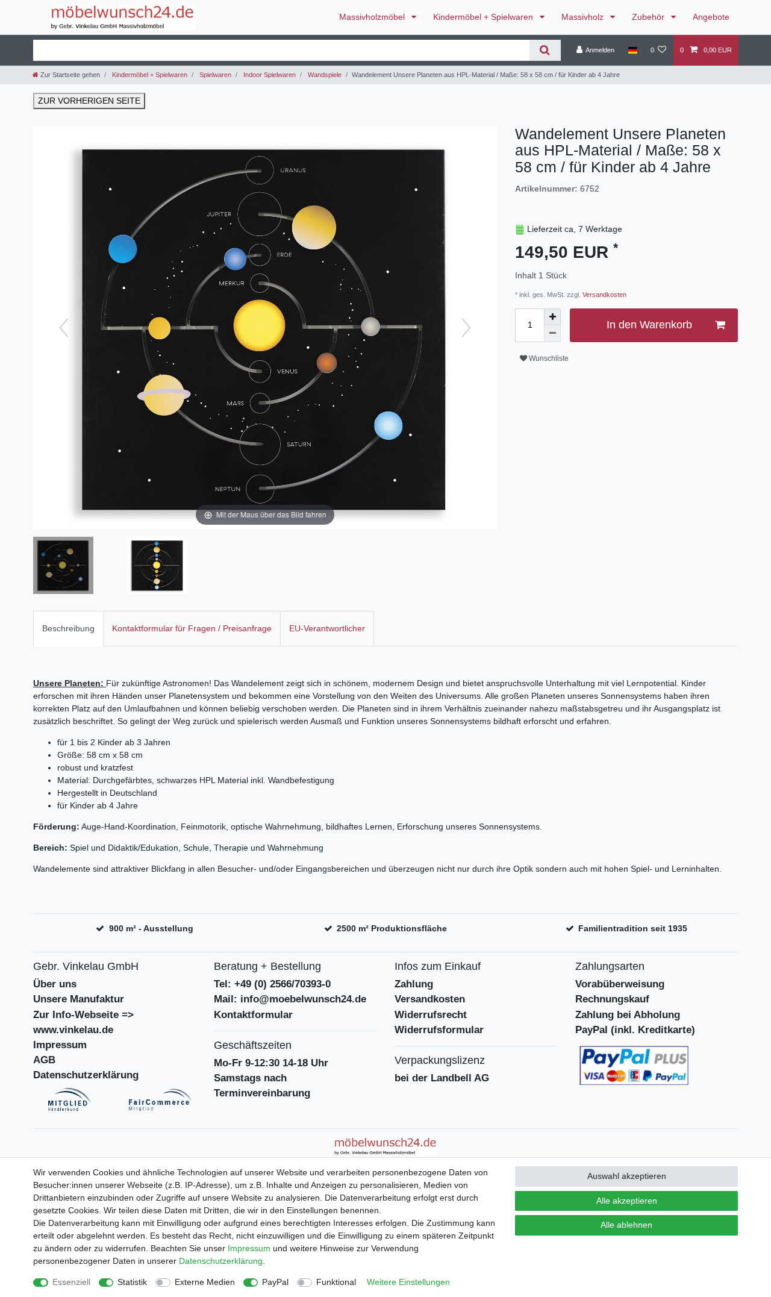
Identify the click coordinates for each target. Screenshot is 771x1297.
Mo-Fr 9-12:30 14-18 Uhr (271, 1063)
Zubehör (649, 17)
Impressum (60, 1045)
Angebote (711, 17)
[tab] (68, 628)
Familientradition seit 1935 (632, 928)
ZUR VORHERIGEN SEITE (89, 100)
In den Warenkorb (649, 325)
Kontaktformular (253, 1014)
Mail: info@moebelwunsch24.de (290, 999)
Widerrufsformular (439, 1030)
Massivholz (583, 17)
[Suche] (544, 50)
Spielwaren (214, 74)
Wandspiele (324, 74)
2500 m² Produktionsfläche (392, 928)
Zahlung (414, 984)
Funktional (336, 1282)
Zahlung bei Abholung (627, 1014)
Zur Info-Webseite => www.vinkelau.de (83, 1022)
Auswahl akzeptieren (626, 1176)
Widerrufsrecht (431, 1014)
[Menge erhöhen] (552, 316)
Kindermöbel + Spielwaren (484, 17)
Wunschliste (548, 358)
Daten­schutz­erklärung (221, 1261)
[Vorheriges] (63, 328)
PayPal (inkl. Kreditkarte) (635, 1030)
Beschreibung (68, 628)
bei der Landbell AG (442, 1078)
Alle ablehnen (626, 1225)
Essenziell (71, 1282)
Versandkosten (603, 294)
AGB (44, 1060)
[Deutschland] (632, 50)
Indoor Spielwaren (269, 74)
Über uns (54, 984)
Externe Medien (205, 1282)
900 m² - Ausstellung (151, 928)
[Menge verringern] (552, 333)
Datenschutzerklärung (86, 1075)
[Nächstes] (466, 328)
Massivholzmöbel (373, 17)
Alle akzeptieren (626, 1200)
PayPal (275, 1282)
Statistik (132, 1282)
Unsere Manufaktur (78, 999)
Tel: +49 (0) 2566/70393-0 (272, 984)
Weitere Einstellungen (408, 1282)
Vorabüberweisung (619, 984)
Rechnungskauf (612, 999)
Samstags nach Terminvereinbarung (262, 1085)
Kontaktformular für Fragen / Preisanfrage (192, 628)
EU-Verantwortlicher (327, 628)
